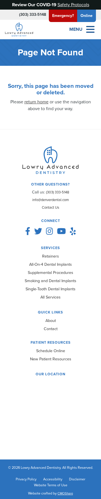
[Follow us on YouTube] (61, 231)
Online (87, 16)
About (50, 320)
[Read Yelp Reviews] (73, 231)
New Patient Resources (50, 359)
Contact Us (50, 207)
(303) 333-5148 (32, 15)
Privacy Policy (26, 479)
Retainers (50, 256)
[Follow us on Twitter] (38, 231)
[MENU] (90, 29)
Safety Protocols (73, 4)
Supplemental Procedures (50, 272)
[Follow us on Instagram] (49, 231)
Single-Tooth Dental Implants (50, 289)
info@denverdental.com (50, 199)
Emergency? (63, 16)
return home (36, 102)
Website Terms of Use (50, 485)
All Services (50, 297)
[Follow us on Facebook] (27, 231)
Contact (51, 329)
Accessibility (52, 479)
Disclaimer (77, 479)
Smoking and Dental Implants (50, 281)
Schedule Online (50, 351)
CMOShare (65, 493)
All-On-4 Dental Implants (50, 264)
